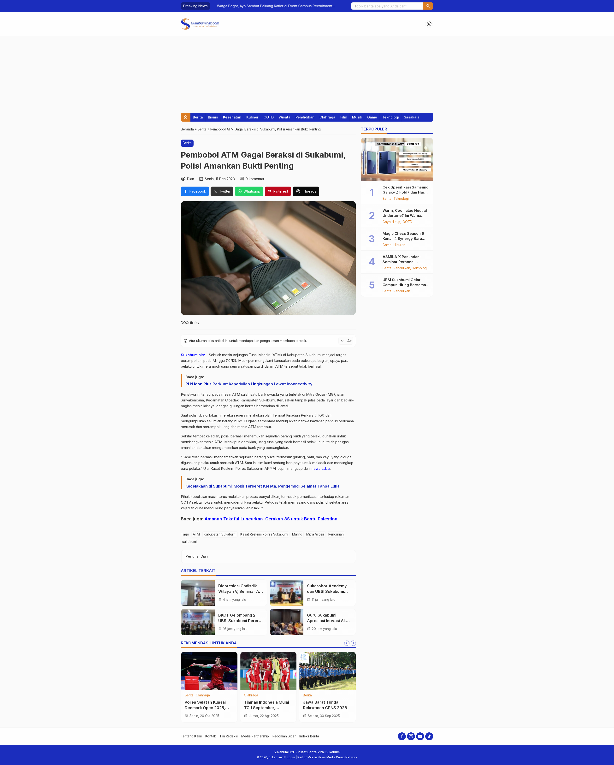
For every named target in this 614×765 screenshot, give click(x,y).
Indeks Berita (309, 736)
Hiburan (399, 245)
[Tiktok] (429, 736)
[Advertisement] (307, 72)
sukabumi (189, 542)
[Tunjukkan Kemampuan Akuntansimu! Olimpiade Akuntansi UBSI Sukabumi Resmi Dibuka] (209, 671)
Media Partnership (255, 736)
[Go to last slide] (346, 643)
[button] (428, 6)
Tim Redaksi (228, 736)
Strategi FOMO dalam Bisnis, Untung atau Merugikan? (323, 708)
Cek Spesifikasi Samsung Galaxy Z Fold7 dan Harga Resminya (406, 192)
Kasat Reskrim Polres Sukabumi (264, 534)
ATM (196, 534)
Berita (198, 117)
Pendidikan (304, 117)
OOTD (269, 117)
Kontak (210, 736)
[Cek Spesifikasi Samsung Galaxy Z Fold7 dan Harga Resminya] (397, 159)
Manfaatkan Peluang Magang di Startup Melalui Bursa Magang (265, 708)
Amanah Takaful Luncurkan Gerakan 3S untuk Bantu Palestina (271, 518)
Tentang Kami (191, 736)
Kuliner (252, 117)
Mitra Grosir (315, 534)
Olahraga (327, 117)
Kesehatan (232, 117)
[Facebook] (402, 736)
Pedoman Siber (284, 736)
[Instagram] (411, 736)
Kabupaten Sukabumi (220, 534)
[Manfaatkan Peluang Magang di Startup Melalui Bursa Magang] (268, 671)
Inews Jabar (320, 468)
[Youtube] (420, 736)
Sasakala (411, 117)
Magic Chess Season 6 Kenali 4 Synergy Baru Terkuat (403, 238)
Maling (297, 534)
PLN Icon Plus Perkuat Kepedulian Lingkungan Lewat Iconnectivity (249, 384)
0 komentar (255, 179)
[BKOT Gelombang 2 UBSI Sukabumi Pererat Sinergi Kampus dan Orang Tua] (198, 622)
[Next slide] (353, 643)
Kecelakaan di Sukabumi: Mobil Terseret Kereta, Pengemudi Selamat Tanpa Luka (262, 486)
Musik (357, 117)
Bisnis (213, 117)
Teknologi (390, 117)
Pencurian (336, 534)
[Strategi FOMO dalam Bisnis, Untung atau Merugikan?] (327, 671)
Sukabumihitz (193, 355)
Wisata (284, 117)
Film (343, 117)
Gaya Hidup (391, 222)
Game (372, 117)
